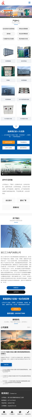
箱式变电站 (24, 61)
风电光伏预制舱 (23, 28)
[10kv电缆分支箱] (24, 109)
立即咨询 (16, 292)
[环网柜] (8, 71)
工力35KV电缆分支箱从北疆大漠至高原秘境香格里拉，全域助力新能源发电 (16, 370)
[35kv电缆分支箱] (8, 109)
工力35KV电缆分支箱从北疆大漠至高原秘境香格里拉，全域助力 (16, 352)
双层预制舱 (8, 99)
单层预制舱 (8, 61)
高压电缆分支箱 (23, 38)
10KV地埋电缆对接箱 (24, 99)
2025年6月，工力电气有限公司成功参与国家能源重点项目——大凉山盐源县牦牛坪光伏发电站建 (16, 381)
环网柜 (8, 80)
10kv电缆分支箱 (24, 118)
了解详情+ (6, 364)
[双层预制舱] (8, 90)
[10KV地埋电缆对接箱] (24, 90)
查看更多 (16, 287)
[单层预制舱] (8, 52)
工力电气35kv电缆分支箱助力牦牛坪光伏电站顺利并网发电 (16, 376)
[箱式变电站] (24, 52)
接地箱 (8, 33)
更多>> (29, 327)
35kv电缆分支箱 (8, 118)
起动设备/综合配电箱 (8, 28)
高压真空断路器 (23, 33)
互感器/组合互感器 (8, 38)
